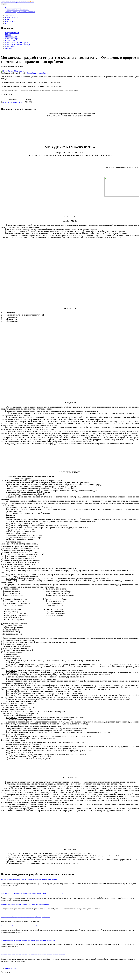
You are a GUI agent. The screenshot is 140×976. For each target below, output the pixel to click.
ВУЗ (6, 23)
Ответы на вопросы (12, 39)
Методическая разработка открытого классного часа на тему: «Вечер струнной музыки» (25, 917)
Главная (8, 35)
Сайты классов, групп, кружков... (17, 42)
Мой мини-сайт (11, 37)
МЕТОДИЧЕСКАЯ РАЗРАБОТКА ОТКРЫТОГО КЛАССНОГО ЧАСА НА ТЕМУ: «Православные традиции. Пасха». (33, 893)
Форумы (8, 48)
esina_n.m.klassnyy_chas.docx (14, 102)
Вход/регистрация (12, 33)
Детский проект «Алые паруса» (17, 10)
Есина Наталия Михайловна (37, 73)
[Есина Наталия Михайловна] (12, 71)
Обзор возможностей (13, 8)
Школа (7, 19)
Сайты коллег (10, 46)
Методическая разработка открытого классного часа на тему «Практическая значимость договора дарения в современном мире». (37, 925)
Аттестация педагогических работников (20, 12)
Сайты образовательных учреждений (19, 44)
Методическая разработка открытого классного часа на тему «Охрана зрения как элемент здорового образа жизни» (33, 954)
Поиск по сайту (11, 41)
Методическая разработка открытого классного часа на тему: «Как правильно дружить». (26, 904)
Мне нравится (10, 968)
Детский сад (9, 15)
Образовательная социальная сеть (17, 2)
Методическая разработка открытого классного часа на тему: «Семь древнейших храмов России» (28, 940)
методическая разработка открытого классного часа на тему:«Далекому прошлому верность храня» (29, 879)
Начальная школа (11, 17)
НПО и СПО (10, 21)
